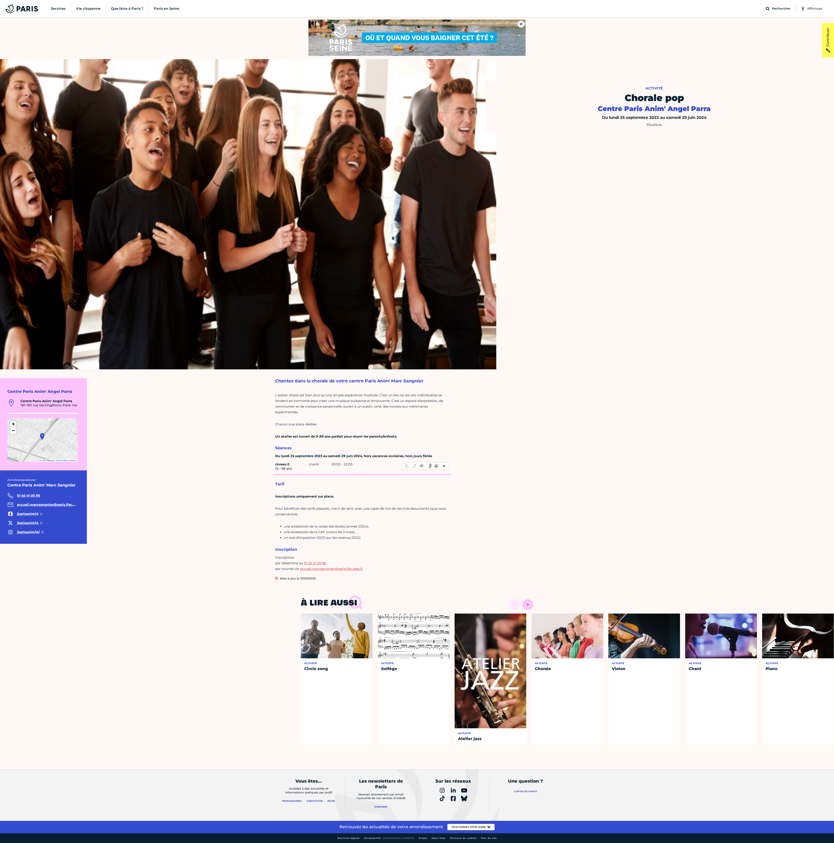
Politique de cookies (463, 838)
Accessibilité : (389, 838)
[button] (42, 436)
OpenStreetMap (61, 460)
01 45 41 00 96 (315, 563)
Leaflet (43, 460)
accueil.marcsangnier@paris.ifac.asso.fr (331, 569)
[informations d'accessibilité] (425, 466)
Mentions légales (348, 838)
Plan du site (489, 838)
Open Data (438, 838)
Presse (423, 838)
